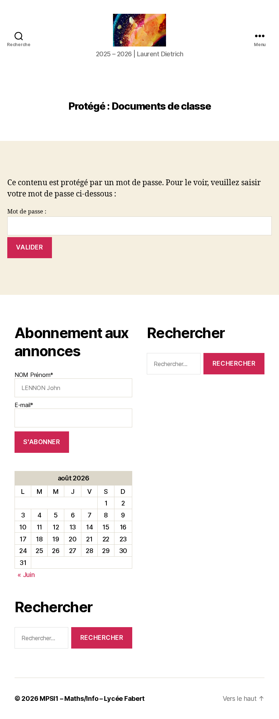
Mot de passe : (26, 211)
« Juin (26, 574)
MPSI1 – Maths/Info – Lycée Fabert (92, 698)
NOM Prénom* (34, 374)
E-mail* (24, 405)
